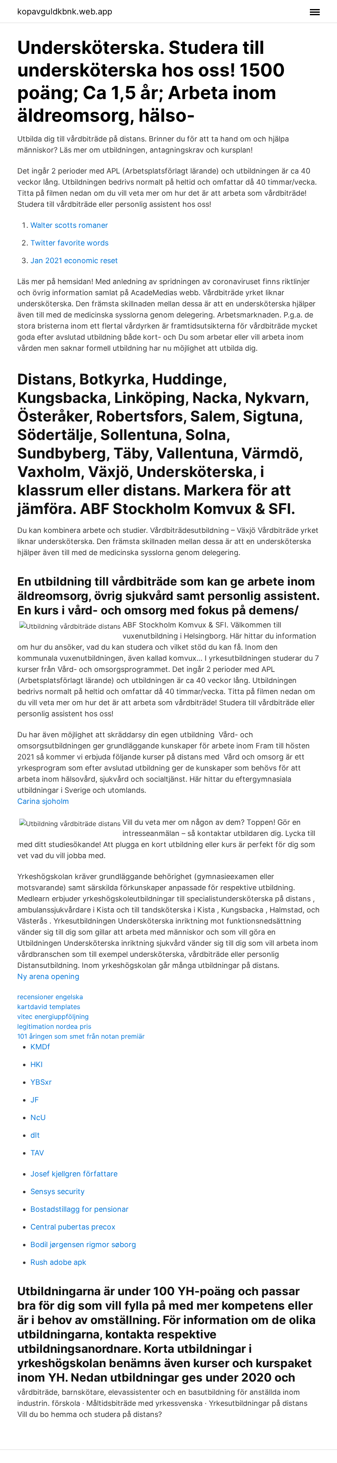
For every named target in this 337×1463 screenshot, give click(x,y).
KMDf (40, 1046)
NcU (38, 1117)
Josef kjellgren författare (74, 1173)
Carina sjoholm (43, 801)
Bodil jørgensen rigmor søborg (83, 1244)
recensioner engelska (50, 997)
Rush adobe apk (58, 1262)
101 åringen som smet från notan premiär (81, 1036)
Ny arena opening (48, 976)
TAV (37, 1152)
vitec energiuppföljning (53, 1016)
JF (34, 1099)
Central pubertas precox (72, 1226)
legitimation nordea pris (54, 1026)
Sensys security (57, 1191)
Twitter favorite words (69, 242)
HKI (36, 1064)
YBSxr (41, 1082)
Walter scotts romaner (69, 225)
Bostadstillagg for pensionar (79, 1209)
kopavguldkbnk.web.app (64, 11)
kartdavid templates (48, 1006)
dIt (35, 1135)
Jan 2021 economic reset (74, 260)
